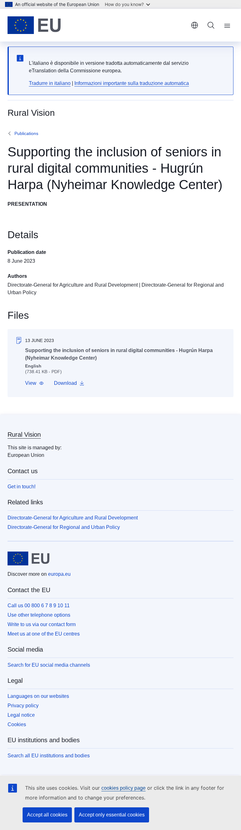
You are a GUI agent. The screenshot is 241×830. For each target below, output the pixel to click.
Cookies (17, 724)
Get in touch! (21, 486)
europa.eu (59, 574)
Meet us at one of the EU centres (44, 634)
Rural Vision (24, 434)
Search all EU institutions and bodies (49, 755)
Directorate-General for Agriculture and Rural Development (73, 285)
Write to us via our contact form (42, 624)
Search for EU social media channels (49, 665)
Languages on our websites (38, 696)
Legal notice (21, 715)
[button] (34, 383)
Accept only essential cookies (112, 814)
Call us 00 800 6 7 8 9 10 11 (39, 605)
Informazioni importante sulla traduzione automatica (131, 83)
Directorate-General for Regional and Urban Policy (64, 527)
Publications (26, 133)
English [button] (194, 25)
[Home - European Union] (34, 25)
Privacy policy (23, 705)
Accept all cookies (47, 814)
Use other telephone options (39, 615)
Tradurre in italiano (50, 83)
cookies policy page (123, 788)
